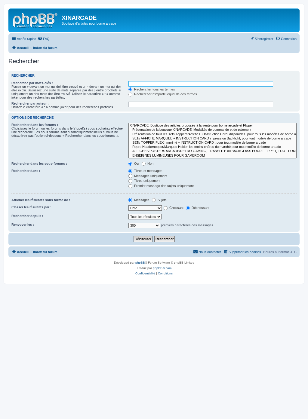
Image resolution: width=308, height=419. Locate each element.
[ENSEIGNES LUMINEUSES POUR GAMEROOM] (212, 156)
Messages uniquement (150, 176)
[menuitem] (44, 38)
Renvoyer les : (22, 224)
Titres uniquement (146, 180)
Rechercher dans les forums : (34, 125)
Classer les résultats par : (31, 207)
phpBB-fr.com (162, 268)
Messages (141, 200)
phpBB (140, 262)
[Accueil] (36, 19)
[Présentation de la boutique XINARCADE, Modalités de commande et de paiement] (212, 130)
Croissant (175, 208)
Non (149, 163)
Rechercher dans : (25, 171)
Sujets (162, 200)
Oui (136, 163)
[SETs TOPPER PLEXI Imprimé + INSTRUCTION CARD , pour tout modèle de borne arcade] (212, 143)
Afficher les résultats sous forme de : (40, 200)
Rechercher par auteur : (30, 103)
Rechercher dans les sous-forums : (39, 163)
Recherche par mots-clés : (32, 83)
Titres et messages (147, 171)
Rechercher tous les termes (154, 89)
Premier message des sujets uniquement (163, 186)
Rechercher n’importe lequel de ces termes (165, 94)
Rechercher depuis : (27, 216)
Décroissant (200, 208)
